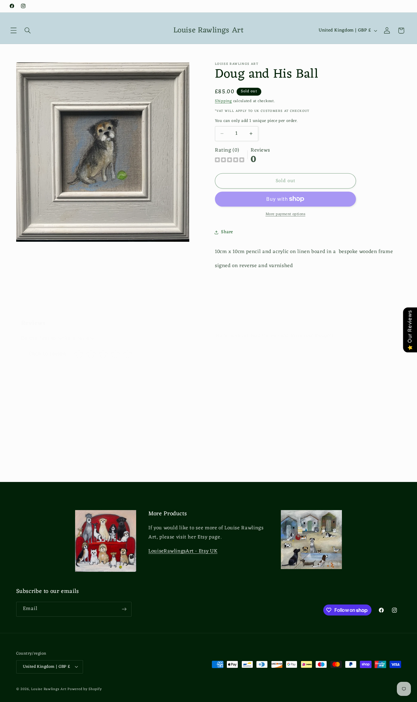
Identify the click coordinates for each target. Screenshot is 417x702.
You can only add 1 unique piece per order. (256, 121)
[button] (13, 31)
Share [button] (227, 232)
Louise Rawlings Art (48, 689)
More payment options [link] (286, 214)
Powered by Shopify (84, 689)
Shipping (223, 101)
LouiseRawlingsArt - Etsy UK (182, 551)
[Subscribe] (124, 609)
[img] (229, 160)
